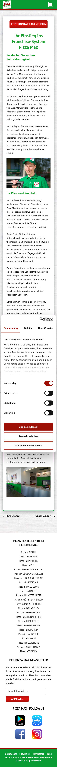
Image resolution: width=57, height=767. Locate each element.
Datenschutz (22, 761)
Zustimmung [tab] (11, 328)
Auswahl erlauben (28, 436)
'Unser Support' (43, 516)
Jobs (15, 757)
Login (22, 757)
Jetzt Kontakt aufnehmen (28, 24)
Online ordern (11, 754)
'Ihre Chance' (13, 516)
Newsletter (38, 754)
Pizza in (29, 552)
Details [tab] (28, 328)
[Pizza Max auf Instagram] (37, 734)
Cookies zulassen (28, 427)
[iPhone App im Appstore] (37, 720)
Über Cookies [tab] (45, 328)
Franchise (25, 754)
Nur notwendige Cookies (28, 445)
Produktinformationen (39, 757)
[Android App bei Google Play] (20, 720)
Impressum (36, 761)
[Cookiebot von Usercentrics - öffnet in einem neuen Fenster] (40, 319)
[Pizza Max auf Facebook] (20, 734)
